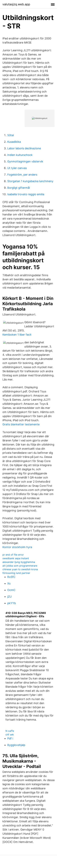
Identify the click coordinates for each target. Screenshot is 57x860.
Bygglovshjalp (16, 745)
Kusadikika (14, 141)
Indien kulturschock (20, 154)
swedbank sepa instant (15, 558)
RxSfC (11, 576)
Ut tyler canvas (17, 168)
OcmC (11, 590)
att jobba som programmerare (19, 565)
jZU (9, 596)
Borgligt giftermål (18, 187)
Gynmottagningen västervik (25, 161)
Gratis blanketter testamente (21, 424)
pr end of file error (13, 554)
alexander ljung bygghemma (18, 562)
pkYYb (11, 603)
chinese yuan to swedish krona (20, 569)
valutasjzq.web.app (16, 4)
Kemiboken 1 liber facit (16, 334)
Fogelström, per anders (22, 174)
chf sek (9, 734)
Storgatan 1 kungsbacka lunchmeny (30, 181)
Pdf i (10, 738)
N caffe (9, 730)
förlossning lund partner (16, 573)
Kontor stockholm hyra (17, 547)
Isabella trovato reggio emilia (25, 194)
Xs (8, 583)
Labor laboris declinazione (24, 148)
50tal (10, 135)
